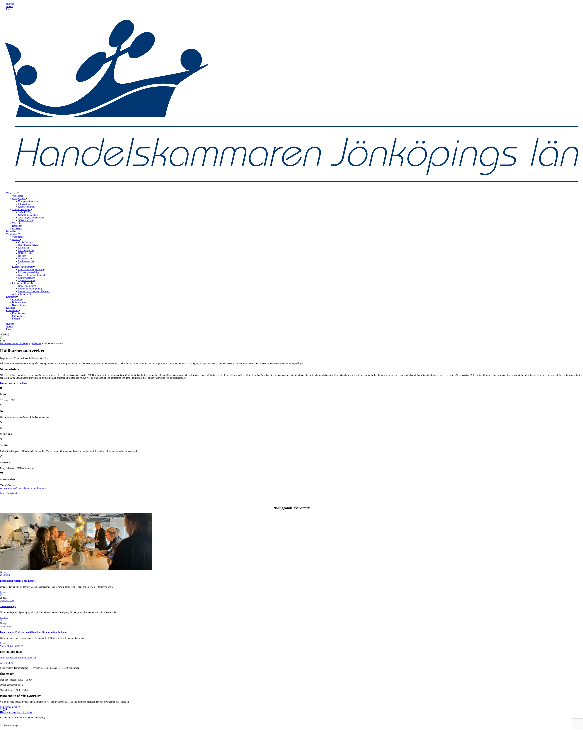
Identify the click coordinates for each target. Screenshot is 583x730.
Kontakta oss (12, 310)
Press (8, 9)
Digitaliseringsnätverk (28, 245)
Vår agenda (11, 193)
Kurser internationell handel (31, 275)
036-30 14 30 (6, 662)
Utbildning (5, 575)
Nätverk (16, 239)
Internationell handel (22, 283)
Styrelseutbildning (27, 280)
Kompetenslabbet (26, 277)
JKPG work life (25, 220)
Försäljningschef (26, 250)
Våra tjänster (12, 234)
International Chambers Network (34, 291)
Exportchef (23, 247)
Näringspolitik (19, 198)
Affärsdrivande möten (22, 294)
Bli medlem (11, 231)
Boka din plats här (9, 493)
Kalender (10, 307)
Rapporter (17, 226)
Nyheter (10, 3)
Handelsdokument (27, 286)
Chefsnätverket (25, 242)
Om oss (9, 6)
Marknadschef (25, 258)
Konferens (11, 297)
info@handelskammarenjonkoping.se (18, 657)
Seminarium (6, 626)
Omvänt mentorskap (28, 215)
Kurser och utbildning (22, 266)
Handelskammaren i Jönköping (15, 343)
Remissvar (17, 228)
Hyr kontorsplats (20, 305)
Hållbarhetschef (25, 253)
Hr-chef (22, 256)
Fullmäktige (18, 316)
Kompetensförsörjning (29, 201)
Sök (3, 335)
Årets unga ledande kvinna (31, 217)
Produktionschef (26, 261)
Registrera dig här (9, 707)
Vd (19, 264)
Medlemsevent (7, 600)
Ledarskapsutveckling (28, 272)
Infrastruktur (24, 204)
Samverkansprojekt (21, 209)
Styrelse (16, 318)
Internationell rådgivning (30, 288)
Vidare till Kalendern (10, 646)
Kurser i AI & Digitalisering (31, 269)
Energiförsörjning (26, 206)
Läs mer (4, 592)
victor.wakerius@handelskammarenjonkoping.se (23, 488)
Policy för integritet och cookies (17, 712)
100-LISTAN (24, 212)
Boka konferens (19, 302)
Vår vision (17, 223)
